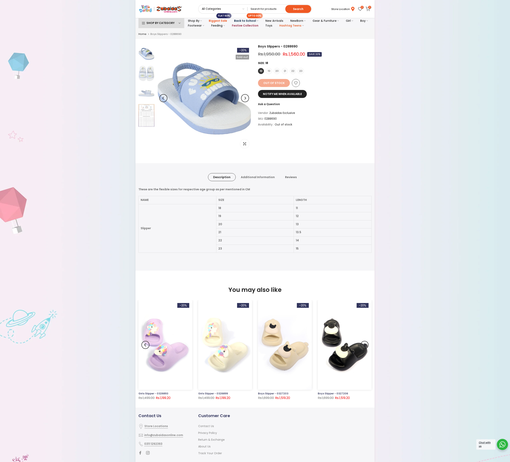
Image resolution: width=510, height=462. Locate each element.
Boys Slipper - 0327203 (273, 393)
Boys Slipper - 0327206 (333, 393)
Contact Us (206, 426)
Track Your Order (210, 453)
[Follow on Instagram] (148, 452)
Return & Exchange (211, 440)
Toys (268, 26)
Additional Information (258, 177)
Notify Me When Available (282, 94)
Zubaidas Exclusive (282, 113)
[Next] (245, 98)
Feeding (217, 26)
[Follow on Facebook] (140, 452)
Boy (363, 21)
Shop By (193, 21)
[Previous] (163, 98)
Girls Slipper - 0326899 (213, 393)
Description (221, 177)
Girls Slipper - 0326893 (153, 393)
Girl (348, 21)
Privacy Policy (207, 433)
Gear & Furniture (324, 21)
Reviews (291, 177)
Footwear (195, 26)
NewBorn (296, 21)
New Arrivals (274, 21)
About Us (204, 446)
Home (142, 34)
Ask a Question (269, 104)
